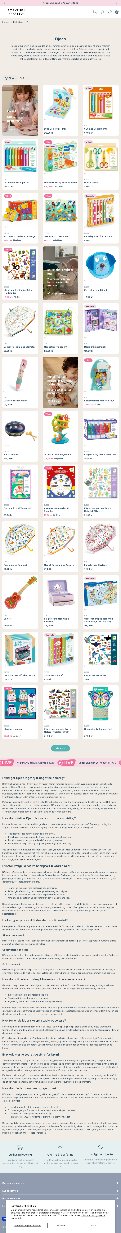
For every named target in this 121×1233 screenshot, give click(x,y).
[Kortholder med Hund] (101, 264)
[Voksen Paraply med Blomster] (20, 321)
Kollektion (18, 22)
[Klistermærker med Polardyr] (101, 375)
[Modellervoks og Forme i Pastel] (61, 157)
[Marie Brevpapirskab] (101, 321)
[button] (4, 3)
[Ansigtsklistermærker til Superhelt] (61, 482)
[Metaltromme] (20, 429)
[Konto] (102, 12)
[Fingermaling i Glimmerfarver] (101, 429)
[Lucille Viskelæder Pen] (20, 375)
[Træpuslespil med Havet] (61, 211)
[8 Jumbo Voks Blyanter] (101, 103)
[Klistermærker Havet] (101, 650)
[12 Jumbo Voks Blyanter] (20, 157)
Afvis (93, 1225)
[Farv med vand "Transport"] (20, 482)
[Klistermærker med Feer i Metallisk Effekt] (101, 482)
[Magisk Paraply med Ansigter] (61, 539)
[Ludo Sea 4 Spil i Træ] (61, 103)
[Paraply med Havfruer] (101, 539)
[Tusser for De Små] (61, 650)
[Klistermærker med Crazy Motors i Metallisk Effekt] (61, 703)
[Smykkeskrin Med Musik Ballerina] (61, 593)
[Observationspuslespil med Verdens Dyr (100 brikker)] (101, 593)
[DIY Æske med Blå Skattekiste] (20, 650)
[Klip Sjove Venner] (20, 703)
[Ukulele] (20, 593)
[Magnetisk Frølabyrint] (61, 321)
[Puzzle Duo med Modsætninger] (20, 211)
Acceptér (61, 1225)
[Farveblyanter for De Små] (101, 211)
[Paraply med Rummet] (20, 539)
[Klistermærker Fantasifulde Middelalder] (20, 264)
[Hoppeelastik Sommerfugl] (101, 703)
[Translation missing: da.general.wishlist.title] (110, 12)
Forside (6, 22)
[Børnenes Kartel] (41, 762)
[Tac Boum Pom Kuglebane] (61, 429)
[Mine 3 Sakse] (101, 157)
